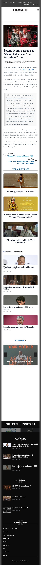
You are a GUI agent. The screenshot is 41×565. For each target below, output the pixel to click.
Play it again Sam (8, 535)
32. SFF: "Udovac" (19, 497)
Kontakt (30, 2)
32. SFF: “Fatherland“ (20, 508)
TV (4, 548)
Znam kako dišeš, (11, 62)
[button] (38, 10)
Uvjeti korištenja (21, 2)
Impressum (12, 2)
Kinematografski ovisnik (10, 528)
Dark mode (26, 4)
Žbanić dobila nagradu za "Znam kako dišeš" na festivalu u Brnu (18, 54)
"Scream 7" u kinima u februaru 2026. (20, 156)
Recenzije (20, 481)
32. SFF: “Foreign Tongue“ (21, 486)
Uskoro (19, 340)
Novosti (5, 532)
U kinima (6, 552)
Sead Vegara (8, 61)
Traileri (5, 542)
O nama (5, 2)
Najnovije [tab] (9, 252)
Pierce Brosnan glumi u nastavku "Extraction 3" (19, 327)
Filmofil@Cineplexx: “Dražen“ (20, 191)
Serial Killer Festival (20, 62)
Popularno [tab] (18, 252)
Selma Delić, (28, 61)
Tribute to (6, 545)
